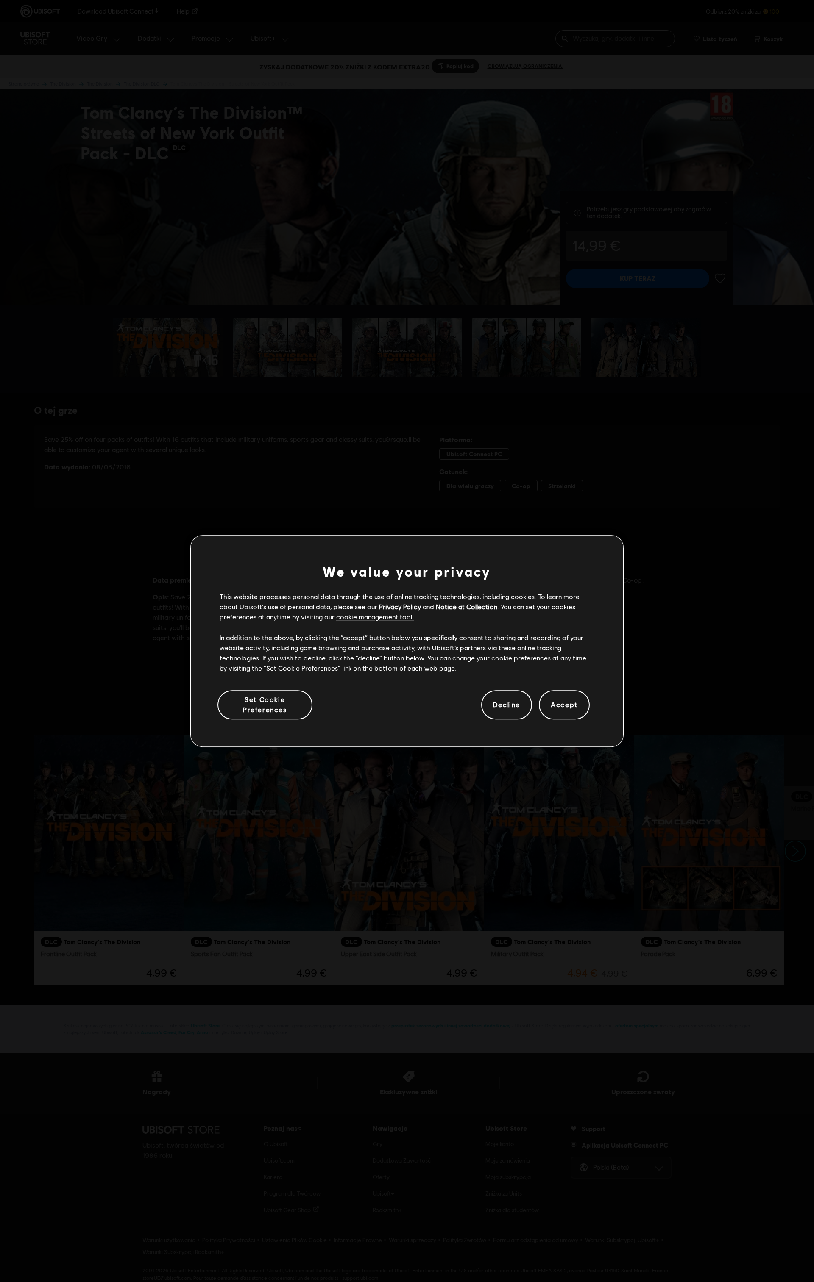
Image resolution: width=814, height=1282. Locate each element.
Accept (564, 705)
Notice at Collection (466, 606)
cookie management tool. (375, 617)
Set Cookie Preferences (265, 704)
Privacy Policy (400, 606)
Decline (506, 705)
